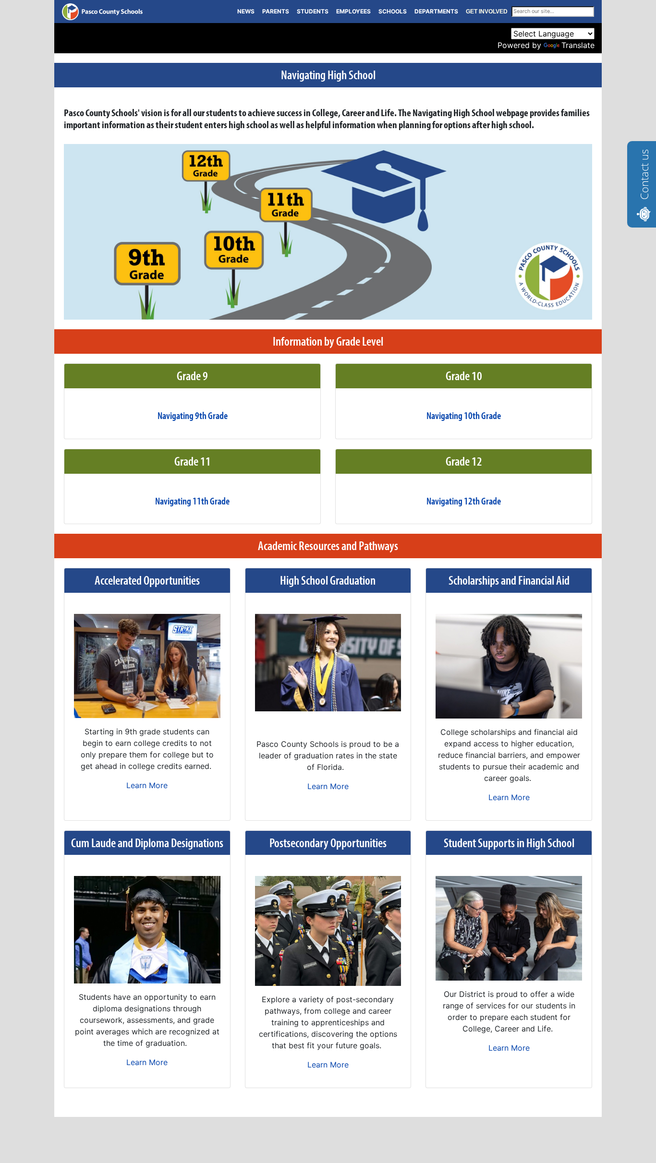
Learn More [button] (328, 786)
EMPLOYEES (353, 11)
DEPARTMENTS (436, 11)
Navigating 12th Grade (463, 500)
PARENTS (275, 11)
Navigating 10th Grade (463, 415)
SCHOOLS (392, 11)
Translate (578, 45)
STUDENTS (312, 11)
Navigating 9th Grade (193, 415)
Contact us (644, 174)
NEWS (246, 11)
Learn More (147, 785)
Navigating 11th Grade (192, 500)
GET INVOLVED (487, 11)
